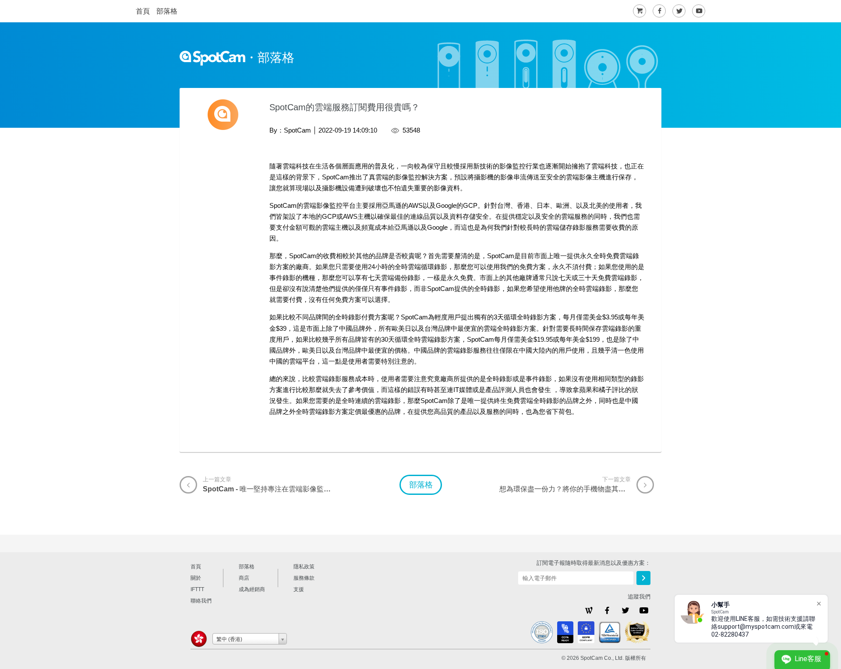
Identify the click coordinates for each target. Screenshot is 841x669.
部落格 (166, 11)
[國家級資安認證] (637, 632)
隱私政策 (303, 567)
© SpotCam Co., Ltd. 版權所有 (604, 658)
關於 (196, 578)
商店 (244, 578)
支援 (298, 589)
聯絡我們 (201, 601)
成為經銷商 (252, 589)
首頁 (143, 11)
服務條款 (303, 578)
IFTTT (197, 589)
